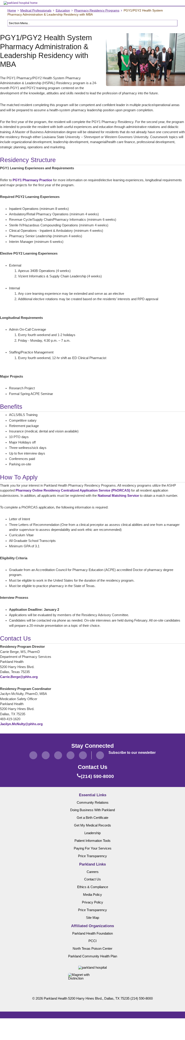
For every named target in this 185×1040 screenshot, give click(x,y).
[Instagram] (58, 755)
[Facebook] (33, 755)
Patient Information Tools (92, 841)
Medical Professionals (35, 10)
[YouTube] (83, 755)
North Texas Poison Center (92, 948)
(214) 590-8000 (141, 998)
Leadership (92, 833)
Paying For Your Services (92, 848)
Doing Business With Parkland (92, 810)
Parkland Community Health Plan (92, 956)
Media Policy (92, 894)
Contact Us (92, 879)
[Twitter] (46, 755)
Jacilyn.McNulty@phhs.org (21, 724)
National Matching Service (118, 495)
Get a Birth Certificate (92, 817)
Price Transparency (92, 856)
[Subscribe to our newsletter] (100, 755)
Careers (93, 872)
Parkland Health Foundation (92, 933)
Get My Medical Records (92, 825)
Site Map (92, 917)
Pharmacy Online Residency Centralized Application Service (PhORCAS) (73, 490)
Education (63, 10)
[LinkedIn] (70, 755)
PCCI (92, 941)
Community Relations (93, 802)
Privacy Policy (92, 902)
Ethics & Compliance (92, 887)
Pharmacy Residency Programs (96, 10)
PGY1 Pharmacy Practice (32, 180)
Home (11, 10)
